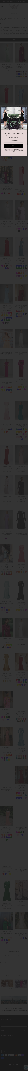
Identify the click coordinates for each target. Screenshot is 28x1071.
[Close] (25, 108)
